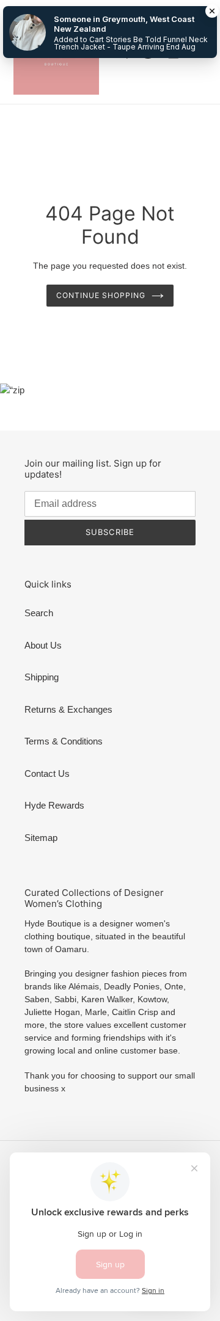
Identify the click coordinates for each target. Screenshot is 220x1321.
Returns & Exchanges (68, 709)
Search (38, 613)
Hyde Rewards (54, 805)
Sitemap (40, 837)
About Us (43, 645)
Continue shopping (100, 295)
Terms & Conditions (63, 741)
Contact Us (47, 773)
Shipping (41, 677)
